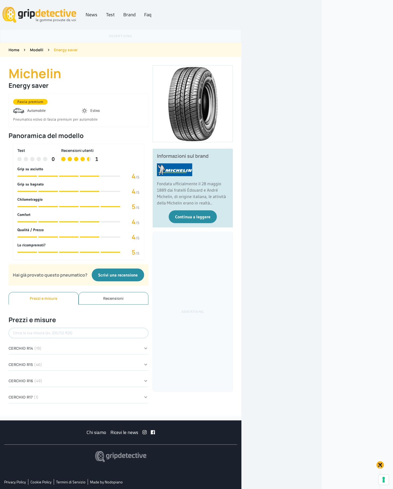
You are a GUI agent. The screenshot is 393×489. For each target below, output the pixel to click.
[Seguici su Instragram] (144, 432)
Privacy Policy (15, 482)
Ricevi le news (124, 432)
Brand (129, 14)
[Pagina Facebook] (153, 432)
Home (14, 49)
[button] (380, 465)
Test (110, 14)
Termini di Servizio (71, 482)
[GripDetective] (121, 456)
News (91, 14)
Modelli (36, 49)
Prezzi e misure (43, 298)
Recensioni (113, 298)
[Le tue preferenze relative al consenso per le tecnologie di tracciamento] (384, 480)
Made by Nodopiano (106, 482)
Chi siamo (96, 432)
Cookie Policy (41, 482)
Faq (147, 14)
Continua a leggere (192, 216)
